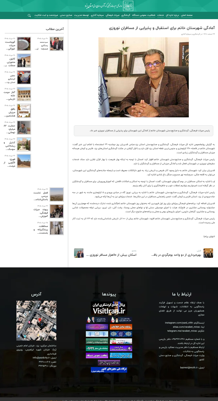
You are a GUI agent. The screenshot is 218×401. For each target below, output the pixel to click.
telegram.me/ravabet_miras (182, 331)
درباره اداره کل (172, 15)
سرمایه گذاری (97, 15)
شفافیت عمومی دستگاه (143, 15)
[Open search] (29, 15)
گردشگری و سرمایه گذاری (190, 34)
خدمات (160, 15)
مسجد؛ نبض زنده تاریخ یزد (41, 47)
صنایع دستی (66, 15)
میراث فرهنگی (112, 15)
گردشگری (125, 15)
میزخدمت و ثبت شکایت (46, 15)
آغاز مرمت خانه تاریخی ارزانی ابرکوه (9, 99)
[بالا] (207, 391)
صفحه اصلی (186, 15)
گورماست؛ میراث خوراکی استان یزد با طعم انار (9, 48)
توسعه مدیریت (81, 15)
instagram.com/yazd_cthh (179, 323)
